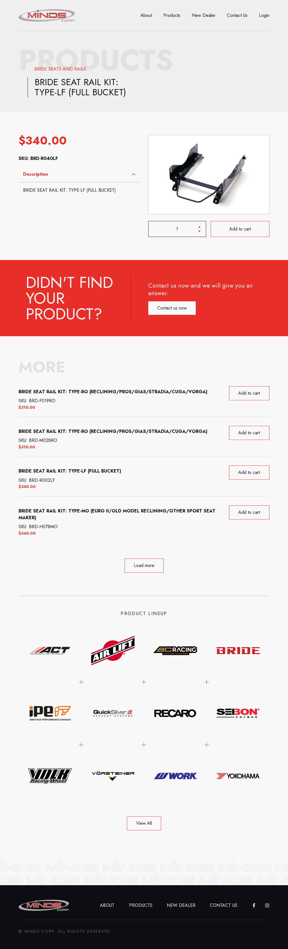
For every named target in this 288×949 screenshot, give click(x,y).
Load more (144, 565)
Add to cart (240, 229)
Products (171, 15)
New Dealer (203, 15)
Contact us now (172, 308)
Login (264, 15)
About (146, 15)
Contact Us (237, 15)
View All (144, 823)
